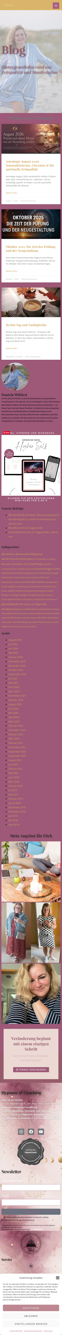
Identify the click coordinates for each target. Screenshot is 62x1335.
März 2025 (14, 691)
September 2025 (17, 674)
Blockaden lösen (20, 564)
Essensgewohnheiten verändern (17, 599)
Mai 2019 (13, 794)
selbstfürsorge (29, 617)
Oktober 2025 (15, 670)
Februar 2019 (15, 798)
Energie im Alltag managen (14, 595)
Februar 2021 (15, 768)
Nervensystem (20, 613)
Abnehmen (8, 554)
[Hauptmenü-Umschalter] (56, 5)
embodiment (7, 573)
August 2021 (15, 760)
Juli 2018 (12, 816)
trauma (55, 622)
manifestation (29, 609)
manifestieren (44, 609)
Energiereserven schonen (40, 595)
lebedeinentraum (11, 609)
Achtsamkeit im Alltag (44, 559)
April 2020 (13, 777)
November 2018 (17, 811)
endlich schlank (15, 590)
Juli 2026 (12, 644)
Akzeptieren (31, 1308)
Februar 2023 (15, 743)
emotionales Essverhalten (28, 586)
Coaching (35, 564)
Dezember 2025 (17, 661)
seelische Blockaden (11, 617)
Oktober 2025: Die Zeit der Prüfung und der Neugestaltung (31, 249)
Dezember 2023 (17, 730)
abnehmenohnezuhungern (17, 559)
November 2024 (17, 695)
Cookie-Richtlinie (16, 1331)
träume (5, 626)
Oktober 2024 (15, 700)
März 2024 (14, 721)
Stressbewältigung (21, 622)
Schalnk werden (52, 613)
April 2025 (13, 687)
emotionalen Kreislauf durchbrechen (32, 577)
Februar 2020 (15, 785)
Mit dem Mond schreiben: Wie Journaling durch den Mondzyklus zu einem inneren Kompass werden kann (34, 519)
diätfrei (56, 568)
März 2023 (14, 738)
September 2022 (17, 751)
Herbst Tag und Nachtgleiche (26, 325)
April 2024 (13, 717)
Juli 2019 (12, 790)
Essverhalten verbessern (45, 599)
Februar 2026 (15, 657)
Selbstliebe (41, 617)
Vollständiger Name (12, 1180)
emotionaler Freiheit (11, 582)
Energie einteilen (45, 590)
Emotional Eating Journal (26, 573)
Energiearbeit (30, 590)
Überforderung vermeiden (23, 626)
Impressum (48, 1331)
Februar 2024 (15, 725)
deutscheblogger (43, 568)
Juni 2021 (13, 764)
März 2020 (14, 781)
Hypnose (40, 604)
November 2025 (17, 665)
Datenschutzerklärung (33, 1331)
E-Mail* (5, 1195)
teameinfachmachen (41, 622)
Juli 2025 (12, 678)
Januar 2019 (14, 803)
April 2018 (13, 824)
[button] (57, 1277)
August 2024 (15, 704)
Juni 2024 (13, 708)
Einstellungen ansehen (31, 1323)
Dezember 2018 (17, 807)
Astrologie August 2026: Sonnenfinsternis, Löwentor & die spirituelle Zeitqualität (30, 165)
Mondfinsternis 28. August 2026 (25, 527)
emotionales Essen (33, 582)
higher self (29, 604)
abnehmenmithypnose (29, 554)
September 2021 (17, 755)
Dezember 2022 (17, 747)
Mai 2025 (13, 682)
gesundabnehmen (12, 604)
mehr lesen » (12, 193)
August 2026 (15, 639)
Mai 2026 (13, 652)
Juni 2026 (13, 648)
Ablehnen (31, 1315)
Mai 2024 (13, 712)
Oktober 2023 (15, 734)
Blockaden (6, 564)
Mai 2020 (13, 773)
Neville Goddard (35, 613)
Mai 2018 (13, 820)
